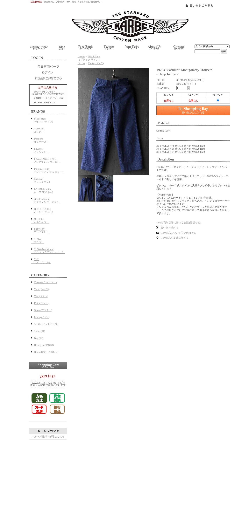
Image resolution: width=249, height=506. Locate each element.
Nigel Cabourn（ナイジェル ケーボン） (45, 200)
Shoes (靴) (39, 331)
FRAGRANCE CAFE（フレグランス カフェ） (45, 160)
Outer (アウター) (43, 310)
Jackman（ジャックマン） (41, 180)
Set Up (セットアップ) (46, 324)
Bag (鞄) (38, 338)
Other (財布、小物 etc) (46, 352)
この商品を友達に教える (175, 237)
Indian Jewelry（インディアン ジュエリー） (48, 170)
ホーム (81, 56)
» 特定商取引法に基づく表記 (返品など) (178, 222)
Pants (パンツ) (41, 317)
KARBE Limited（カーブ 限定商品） (42, 191)
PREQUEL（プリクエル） (40, 231)
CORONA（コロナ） (38, 130)
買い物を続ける (169, 227)
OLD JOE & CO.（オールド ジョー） (42, 211)
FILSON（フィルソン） (40, 150)
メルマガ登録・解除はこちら (48, 436)
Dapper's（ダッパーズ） (40, 140)
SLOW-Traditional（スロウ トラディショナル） (48, 251)
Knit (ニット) (41, 303)
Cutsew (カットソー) (45, 282)
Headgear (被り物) (44, 345)
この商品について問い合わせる (178, 232)
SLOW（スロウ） (37, 241)
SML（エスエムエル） (41, 261)
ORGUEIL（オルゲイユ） (40, 221)
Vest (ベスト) (41, 296)
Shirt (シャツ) (41, 289)
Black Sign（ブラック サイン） (42, 120)
